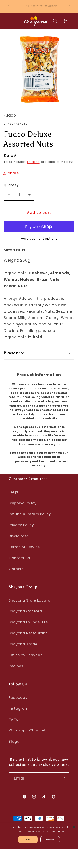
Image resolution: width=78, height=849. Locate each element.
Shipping (33, 162)
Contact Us (19, 557)
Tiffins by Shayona (26, 655)
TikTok (14, 719)
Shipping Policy (22, 503)
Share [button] (13, 173)
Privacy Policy (21, 524)
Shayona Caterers (26, 611)
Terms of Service (24, 547)
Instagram (18, 708)
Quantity (11, 185)
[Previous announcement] (8, 6)
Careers (16, 568)
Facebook (18, 697)
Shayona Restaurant (28, 633)
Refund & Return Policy (30, 514)
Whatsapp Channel (27, 730)
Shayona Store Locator (30, 600)
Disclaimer (18, 536)
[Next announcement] (69, 6)
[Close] (74, 827)
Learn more (56, 831)
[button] (10, 21)
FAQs (13, 492)
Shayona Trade (23, 644)
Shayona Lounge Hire (28, 622)
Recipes (16, 666)
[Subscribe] (63, 778)
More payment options (39, 239)
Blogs (14, 741)
